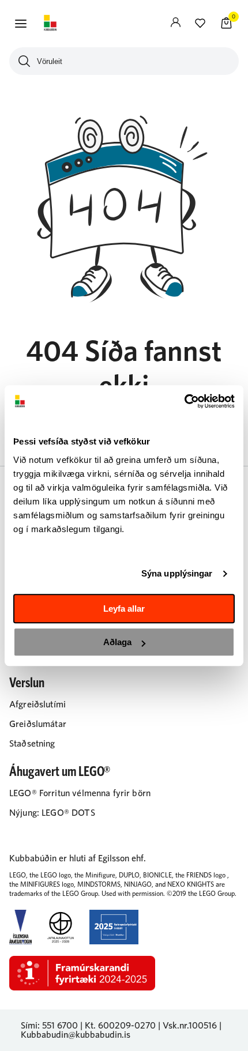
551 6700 (60, 1025)
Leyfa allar (124, 608)
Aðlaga (117, 642)
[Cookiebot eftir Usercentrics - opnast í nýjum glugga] (184, 401)
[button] (20, 23)
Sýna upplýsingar (177, 573)
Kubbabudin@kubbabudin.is (75, 1034)
